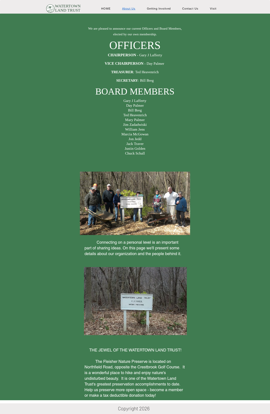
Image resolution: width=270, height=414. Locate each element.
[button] (213, 8)
